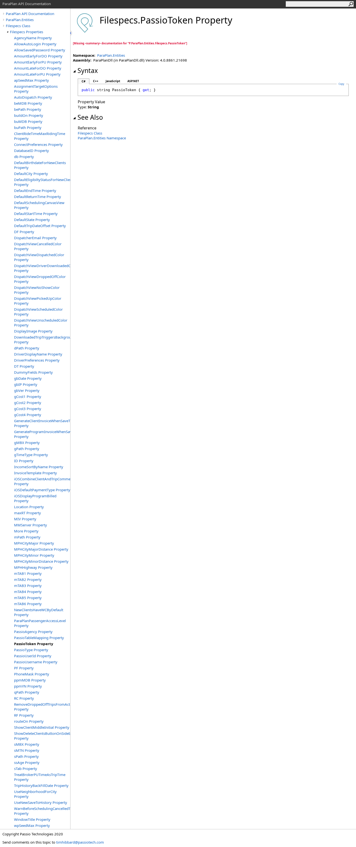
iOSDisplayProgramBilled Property (35, 498)
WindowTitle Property (32, 819)
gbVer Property (26, 390)
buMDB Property (28, 121)
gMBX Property (27, 442)
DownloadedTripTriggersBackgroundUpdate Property (42, 339)
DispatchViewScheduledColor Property (38, 312)
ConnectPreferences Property (38, 144)
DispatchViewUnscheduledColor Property (40, 322)
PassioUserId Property (32, 655)
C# (83, 81)
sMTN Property (26, 750)
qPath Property (26, 692)
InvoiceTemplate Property (35, 472)
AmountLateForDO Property (37, 68)
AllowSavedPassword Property (39, 49)
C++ (95, 81)
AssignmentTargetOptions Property (36, 89)
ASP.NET (133, 81)
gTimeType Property (31, 454)
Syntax (87, 70)
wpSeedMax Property (32, 825)
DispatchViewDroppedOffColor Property (40, 279)
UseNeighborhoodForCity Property (35, 794)
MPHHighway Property (33, 567)
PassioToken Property (33, 643)
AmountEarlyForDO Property (38, 56)
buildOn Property (28, 115)
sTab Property (25, 768)
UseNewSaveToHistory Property (40, 802)
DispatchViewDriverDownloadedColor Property (42, 268)
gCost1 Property (27, 396)
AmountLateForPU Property (37, 74)
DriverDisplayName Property (38, 354)
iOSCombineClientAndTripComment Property (42, 481)
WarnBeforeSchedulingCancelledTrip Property (42, 811)
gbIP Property (25, 384)
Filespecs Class (18, 25)
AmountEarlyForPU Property (38, 62)
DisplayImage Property (33, 331)
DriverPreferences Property (37, 360)
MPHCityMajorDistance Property (41, 549)
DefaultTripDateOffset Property (40, 225)
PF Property (24, 667)
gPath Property (26, 448)
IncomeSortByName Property (38, 466)
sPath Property (26, 756)
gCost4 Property (27, 414)
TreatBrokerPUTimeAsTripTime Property (39, 777)
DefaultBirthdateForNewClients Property (40, 165)
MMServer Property (30, 524)
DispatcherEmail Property (35, 237)
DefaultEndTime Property (35, 190)
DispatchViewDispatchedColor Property (39, 257)
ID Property (23, 460)
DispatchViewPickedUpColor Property (37, 301)
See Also (90, 117)
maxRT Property (27, 512)
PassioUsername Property (35, 661)
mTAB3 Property (28, 585)
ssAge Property (26, 762)
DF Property (24, 231)
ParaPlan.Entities (20, 19)
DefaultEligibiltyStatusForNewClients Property (42, 182)
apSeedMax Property (31, 80)
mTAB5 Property (28, 597)
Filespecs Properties (26, 31)
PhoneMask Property (31, 674)
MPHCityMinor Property (34, 555)
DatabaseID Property (31, 150)
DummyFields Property (33, 372)
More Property (26, 531)
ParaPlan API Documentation (30, 13)
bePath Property (27, 109)
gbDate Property (28, 378)
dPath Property (26, 348)
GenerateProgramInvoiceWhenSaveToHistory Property (42, 434)
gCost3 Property (27, 408)
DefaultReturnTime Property (37, 196)
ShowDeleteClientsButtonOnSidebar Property (42, 736)
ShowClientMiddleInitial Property (41, 727)
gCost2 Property (27, 402)
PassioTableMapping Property (39, 637)
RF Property (24, 715)
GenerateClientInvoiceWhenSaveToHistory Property (42, 423)
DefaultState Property (32, 219)
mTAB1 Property (28, 573)
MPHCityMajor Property (34, 543)
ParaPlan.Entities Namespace (102, 137)
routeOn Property (29, 721)
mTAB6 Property (28, 603)
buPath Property (27, 127)
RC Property (24, 698)
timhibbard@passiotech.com (80, 842)
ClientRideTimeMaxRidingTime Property (39, 136)
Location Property (29, 506)
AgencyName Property (33, 37)
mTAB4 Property (28, 591)
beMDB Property (28, 103)
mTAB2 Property (28, 579)
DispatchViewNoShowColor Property (37, 290)
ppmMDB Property (30, 680)
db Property (24, 156)
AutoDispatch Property (33, 97)
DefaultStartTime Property (36, 213)
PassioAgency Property (33, 631)
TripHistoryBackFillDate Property (41, 785)
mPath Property (27, 537)
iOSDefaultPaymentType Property (42, 489)
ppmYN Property (28, 686)
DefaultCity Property (31, 173)
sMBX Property (26, 744)
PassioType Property (31, 649)
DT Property (24, 366)
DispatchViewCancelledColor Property (38, 246)
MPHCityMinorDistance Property (41, 561)
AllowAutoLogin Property (35, 43)
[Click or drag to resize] (71, 33)
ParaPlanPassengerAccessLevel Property (40, 623)
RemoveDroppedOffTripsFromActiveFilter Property (42, 707)
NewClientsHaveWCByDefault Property (38, 612)
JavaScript (113, 81)
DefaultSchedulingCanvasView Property (39, 205)
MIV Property (25, 518)
